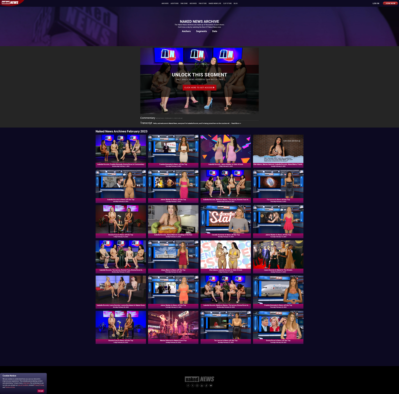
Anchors (165, 3)
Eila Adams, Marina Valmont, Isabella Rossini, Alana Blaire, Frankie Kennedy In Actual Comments (278, 164)
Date (214, 31)
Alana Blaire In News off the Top (173, 270)
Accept (40, 391)
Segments (201, 31)
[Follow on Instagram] (197, 385)
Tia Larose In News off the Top (278, 199)
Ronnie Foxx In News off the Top (120, 235)
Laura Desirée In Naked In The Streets (278, 270)
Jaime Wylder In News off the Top (173, 199)
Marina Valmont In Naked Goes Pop (173, 340)
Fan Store (203, 3)
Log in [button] (376, 3)
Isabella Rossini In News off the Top (120, 199)
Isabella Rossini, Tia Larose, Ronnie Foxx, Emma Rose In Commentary (121, 270)
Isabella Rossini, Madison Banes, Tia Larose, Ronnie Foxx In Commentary (225, 200)
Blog (236, 3)
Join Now (390, 3)
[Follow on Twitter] (192, 385)
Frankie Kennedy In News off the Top (173, 164)
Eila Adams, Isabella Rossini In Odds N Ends (225, 270)
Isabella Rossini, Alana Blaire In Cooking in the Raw (173, 235)
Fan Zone (184, 3)
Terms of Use (10, 387)
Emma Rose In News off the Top (278, 340)
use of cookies (23, 385)
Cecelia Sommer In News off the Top (226, 235)
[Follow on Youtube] (202, 385)
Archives (193, 3)
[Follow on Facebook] (188, 385)
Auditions (175, 3)
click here (26, 383)
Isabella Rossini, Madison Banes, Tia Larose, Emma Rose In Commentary (225, 305)
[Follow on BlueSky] (211, 385)
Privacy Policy (39, 385)
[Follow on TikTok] (206, 385)
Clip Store (227, 3)
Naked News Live (215, 3)
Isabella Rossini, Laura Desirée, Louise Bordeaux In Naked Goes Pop (121, 305)
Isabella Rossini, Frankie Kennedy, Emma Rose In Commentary (120, 164)
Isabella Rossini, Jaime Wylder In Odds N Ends (225, 164)
